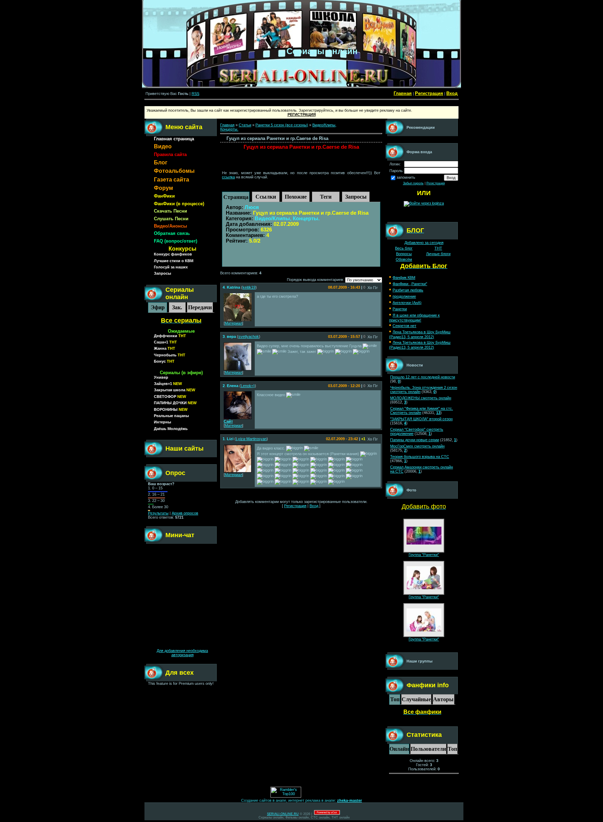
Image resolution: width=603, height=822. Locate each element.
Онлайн (399, 749)
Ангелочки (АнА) (407, 303)
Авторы (443, 699)
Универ (161, 377)
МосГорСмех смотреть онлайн (417, 446)
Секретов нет (404, 326)
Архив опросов (185, 513)
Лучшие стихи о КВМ (173, 261)
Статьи (245, 125)
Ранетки (400, 309)
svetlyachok (248, 336)
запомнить (405, 177)
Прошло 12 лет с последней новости (422, 377)
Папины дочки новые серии (414, 440)
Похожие (296, 197)
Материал (233, 323)
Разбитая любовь (408, 290)
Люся (252, 207)
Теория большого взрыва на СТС (419, 456)
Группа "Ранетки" (424, 555)
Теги (326, 197)
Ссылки (265, 197)
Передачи (200, 307)
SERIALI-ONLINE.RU (283, 814)
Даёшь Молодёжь (171, 429)
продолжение (404, 296)
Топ (395, 699)
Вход (451, 93)
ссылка (228, 177)
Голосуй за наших (171, 267)
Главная (403, 93)
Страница (235, 197)
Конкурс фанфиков (173, 254)
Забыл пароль (413, 183)
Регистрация (429, 93)
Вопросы (404, 254)
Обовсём (404, 259)
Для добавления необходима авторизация (182, 653)
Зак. (177, 307)
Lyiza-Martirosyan (251, 439)
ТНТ (438, 248)
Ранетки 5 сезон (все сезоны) (281, 125)
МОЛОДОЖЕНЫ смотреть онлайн (420, 398)
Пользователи (428, 749)
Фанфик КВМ (404, 277)
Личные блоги (438, 254)
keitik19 (249, 287)
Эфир (158, 307)
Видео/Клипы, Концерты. (287, 218)
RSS (195, 93)
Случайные (416, 699)
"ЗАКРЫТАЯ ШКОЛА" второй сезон (421, 419)
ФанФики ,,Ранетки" (410, 284)
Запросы (162, 273)
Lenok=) (248, 386)
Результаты (158, 513)
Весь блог (403, 248)
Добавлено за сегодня (424, 242)
